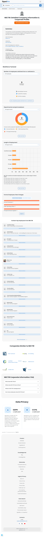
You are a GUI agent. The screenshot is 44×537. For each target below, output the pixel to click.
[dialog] (2, 535)
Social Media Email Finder (22, 503)
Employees (20, 8)
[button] (24, 224)
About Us (22, 478)
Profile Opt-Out (22, 487)
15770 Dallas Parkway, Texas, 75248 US (14, 46)
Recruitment (8, 42)
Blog (22, 454)
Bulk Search (22, 505)
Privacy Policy (22, 485)
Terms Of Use (22, 481)
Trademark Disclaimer (22, 493)
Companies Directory (22, 464)
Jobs (22, 471)
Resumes (22, 469)
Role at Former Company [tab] (17, 197)
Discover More (22, 136)
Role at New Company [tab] (27, 197)
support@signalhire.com (22, 521)
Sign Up (21, 213)
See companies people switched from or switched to (22, 100)
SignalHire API (22, 445)
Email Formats (12, 8)
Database (22, 440)
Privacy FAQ (22, 483)
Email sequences (22, 447)
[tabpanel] (21, 205)
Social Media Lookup (22, 507)
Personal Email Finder (22, 501)
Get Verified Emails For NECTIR (22, 22)
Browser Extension (22, 443)
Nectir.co (8, 38)
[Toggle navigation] (40, 2)
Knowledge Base (22, 457)
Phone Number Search (22, 510)
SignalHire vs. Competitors (22, 512)
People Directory (22, 466)
